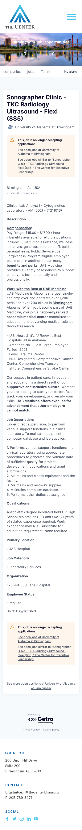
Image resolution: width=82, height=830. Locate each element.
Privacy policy (31, 729)
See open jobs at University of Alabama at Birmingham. (38, 152)
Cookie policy (51, 729)
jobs (30, 71)
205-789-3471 (20, 798)
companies (12, 71)
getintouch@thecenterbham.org (34, 793)
